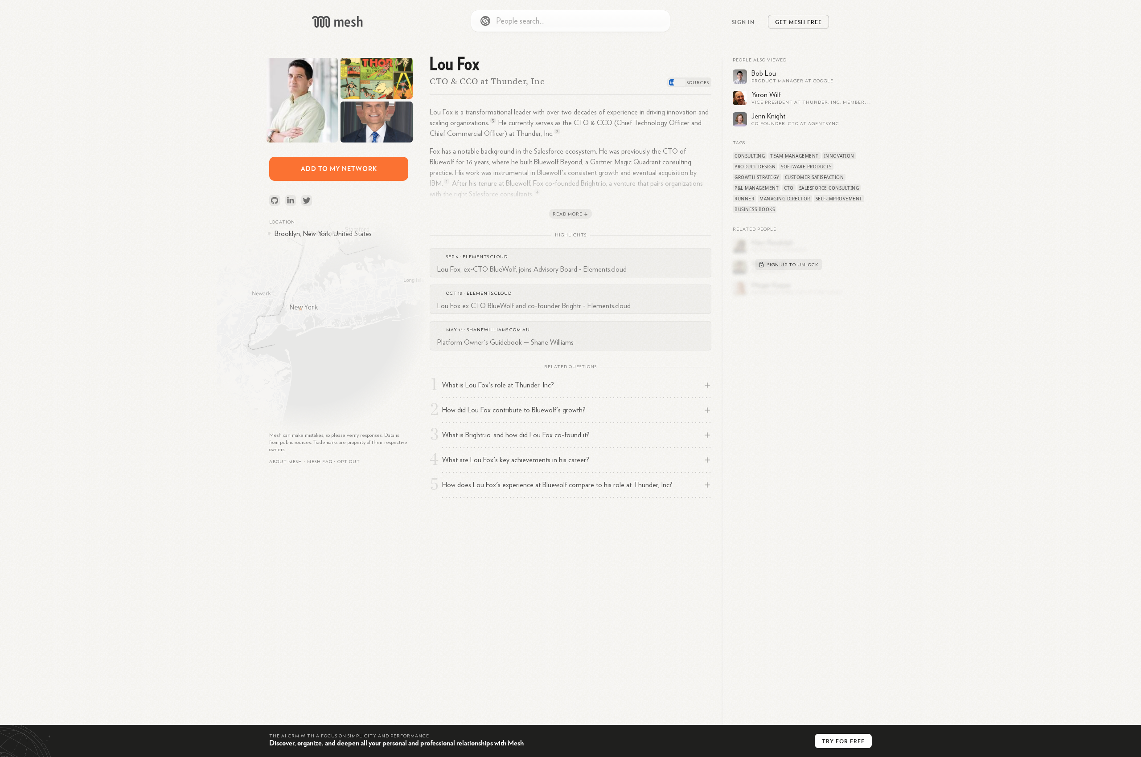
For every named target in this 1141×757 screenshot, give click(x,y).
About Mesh (285, 462)
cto (789, 188)
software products (806, 166)
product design (755, 166)
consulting (750, 156)
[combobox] (570, 21)
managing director (784, 198)
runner (744, 198)
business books (755, 209)
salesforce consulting (829, 188)
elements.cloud (485, 257)
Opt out (348, 462)
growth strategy (757, 177)
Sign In (743, 22)
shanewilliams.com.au (498, 330)
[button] (319, 461)
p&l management (757, 188)
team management (794, 156)
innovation (839, 156)
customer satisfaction (814, 177)
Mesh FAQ (319, 462)
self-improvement (839, 198)
